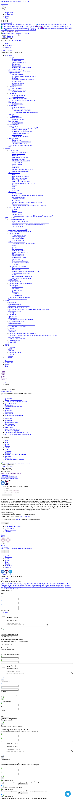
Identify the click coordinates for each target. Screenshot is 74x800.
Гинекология (12, 105)
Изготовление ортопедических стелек (24, 100)
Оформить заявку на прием (10, 634)
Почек (14, 247)
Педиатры (11, 313)
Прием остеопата (18, 59)
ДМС (10, 349)
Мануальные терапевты (16, 321)
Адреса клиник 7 (6, 23)
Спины (14, 174)
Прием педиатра (17, 104)
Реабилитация (13, 138)
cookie (18, 519)
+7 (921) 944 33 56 (18, 26)
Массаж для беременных (20, 171)
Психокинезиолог (18, 119)
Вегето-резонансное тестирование (19, 231)
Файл (2, 716)
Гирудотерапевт (17, 123)
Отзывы (11, 351)
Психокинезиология (15, 117)
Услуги (7, 555)
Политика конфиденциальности (15, 454)
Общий (14, 209)
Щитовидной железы (19, 257)
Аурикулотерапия (18, 83)
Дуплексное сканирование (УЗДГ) (19, 297)
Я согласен (5, 523)
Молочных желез (18, 238)
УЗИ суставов (13, 285)
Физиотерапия (13, 126)
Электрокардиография (12, 431)
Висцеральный (17, 164)
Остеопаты (12, 302)
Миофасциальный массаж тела (22, 169)
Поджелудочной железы (20, 252)
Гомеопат (15, 116)
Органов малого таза (19, 235)
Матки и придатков (18, 237)
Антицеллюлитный (18, 154)
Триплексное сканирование (17, 299)
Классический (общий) (19, 152)
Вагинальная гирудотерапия (21, 109)
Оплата (7, 16)
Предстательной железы (20, 261)
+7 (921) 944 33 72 (19, 24)
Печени (14, 245)
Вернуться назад (6, 391)
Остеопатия (12, 57)
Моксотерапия (17, 85)
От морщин (16, 200)
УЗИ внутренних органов (16, 242)
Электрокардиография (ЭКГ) (18, 230)
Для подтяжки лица (18, 197)
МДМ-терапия (9, 528)
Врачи (7, 558)
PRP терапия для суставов (17, 147)
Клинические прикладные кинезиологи (21, 325)
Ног (13, 188)
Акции (7, 344)
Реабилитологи (13, 316)
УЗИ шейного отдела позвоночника (20, 283)
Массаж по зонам (14, 173)
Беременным (16, 60)
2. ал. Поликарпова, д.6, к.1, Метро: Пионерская (48, 583)
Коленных (15, 288)
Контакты (8, 47)
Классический (17, 193)
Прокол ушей (16, 81)
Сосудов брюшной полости (21, 273)
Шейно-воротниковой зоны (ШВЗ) (23, 183)
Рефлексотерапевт (18, 74)
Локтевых (15, 294)
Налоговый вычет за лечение (14, 459)
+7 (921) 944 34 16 (52, 26)
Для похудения (17, 162)
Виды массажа (13, 150)
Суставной (15, 166)
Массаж (7, 148)
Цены (6, 18)
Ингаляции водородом (19, 129)
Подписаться (7, 495)
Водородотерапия (10, 530)
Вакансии (8, 456)
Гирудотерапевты (14, 337)
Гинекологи (12, 330)
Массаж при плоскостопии (21, 181)
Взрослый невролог (18, 95)
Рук (13, 186)
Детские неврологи (14, 311)
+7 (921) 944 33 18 (21, 28)
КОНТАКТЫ (9, 357)
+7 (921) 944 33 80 (20, 30)
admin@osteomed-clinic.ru (9, 477)
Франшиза (8, 451)
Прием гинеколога (18, 107)
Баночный (15, 167)
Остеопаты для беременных (17, 307)
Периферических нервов (20, 262)
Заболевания (9, 14)
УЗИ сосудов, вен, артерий (17, 266)
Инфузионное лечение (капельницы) (20, 145)
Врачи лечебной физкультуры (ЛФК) (20, 319)
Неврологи (12, 314)
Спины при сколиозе (19, 180)
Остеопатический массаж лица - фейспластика (27, 195)
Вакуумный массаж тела (20, 157)
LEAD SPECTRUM (25, 516)
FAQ (6, 449)
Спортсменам (16, 66)
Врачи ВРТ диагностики (16, 338)
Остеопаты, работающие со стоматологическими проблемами (28, 309)
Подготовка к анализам (20, 221)
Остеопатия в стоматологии (21, 67)
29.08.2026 (4, 612)
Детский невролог (18, 97)
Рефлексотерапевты (14, 323)
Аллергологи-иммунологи (17, 326)
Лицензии (11, 347)
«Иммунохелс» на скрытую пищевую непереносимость (30, 223)
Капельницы (9, 412)
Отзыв (3, 710)
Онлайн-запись (16, 40)
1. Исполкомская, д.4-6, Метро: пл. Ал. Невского (17, 583)
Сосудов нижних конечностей (22, 276)
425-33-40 (7, 37)
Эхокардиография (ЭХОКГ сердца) (23, 243)
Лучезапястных (17, 295)
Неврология (12, 93)
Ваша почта (4, 707)
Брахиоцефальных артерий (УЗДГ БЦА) (25, 271)
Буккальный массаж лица (20, 204)
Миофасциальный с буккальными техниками (27, 202)
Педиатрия (12, 102)
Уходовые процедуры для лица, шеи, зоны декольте (29, 205)
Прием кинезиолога (18, 91)
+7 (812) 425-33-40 (7, 50)
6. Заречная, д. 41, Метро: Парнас (34, 587)
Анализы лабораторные (12, 429)
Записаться (4, 4)
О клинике (8, 557)
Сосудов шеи (16, 269)
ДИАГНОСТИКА (11, 218)
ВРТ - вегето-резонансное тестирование (18, 434)
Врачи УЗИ (12, 342)
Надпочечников (17, 249)
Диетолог (11, 328)
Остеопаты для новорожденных (18, 306)
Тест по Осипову (17, 226)
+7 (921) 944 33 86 (54, 24)
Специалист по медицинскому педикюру (22, 333)
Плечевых (15, 292)
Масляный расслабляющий (21, 161)
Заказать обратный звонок (9, 31)
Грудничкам (16, 64)
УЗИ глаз (15, 264)
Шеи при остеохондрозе (20, 178)
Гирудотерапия (13, 121)
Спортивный (16, 155)
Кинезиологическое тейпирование (19, 71)
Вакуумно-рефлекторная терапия (23, 79)
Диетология (12, 86)
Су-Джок (15, 78)
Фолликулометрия (18, 240)
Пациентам (8, 565)
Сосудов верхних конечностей (22, 278)
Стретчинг (15, 190)
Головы (14, 185)
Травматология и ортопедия (17, 98)
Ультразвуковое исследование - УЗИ (16, 432)
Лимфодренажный (18, 159)
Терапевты (12, 332)
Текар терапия (17, 135)
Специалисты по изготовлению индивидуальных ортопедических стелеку (33, 335)
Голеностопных (17, 290)
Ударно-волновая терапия (20, 136)
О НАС (7, 345)
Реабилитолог (16, 140)
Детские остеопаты (14, 304)
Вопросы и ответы (14, 352)
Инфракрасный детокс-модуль (22, 131)
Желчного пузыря (18, 254)
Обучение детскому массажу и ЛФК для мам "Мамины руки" (32, 216)
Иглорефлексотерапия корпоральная (24, 76)
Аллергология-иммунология (21, 110)
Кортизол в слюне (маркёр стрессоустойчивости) (28, 224)
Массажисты (12, 318)
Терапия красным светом (20, 133)
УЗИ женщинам (13, 233)
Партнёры (8, 453)
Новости (11, 354)
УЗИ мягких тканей (14, 281)
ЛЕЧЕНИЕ (8, 55)
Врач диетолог (17, 88)
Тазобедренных (17, 287)
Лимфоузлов (16, 259)
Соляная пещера (13, 124)
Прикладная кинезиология (17, 90)
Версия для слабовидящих (9, 478)
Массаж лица (12, 192)
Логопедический (17, 214)
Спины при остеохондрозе (21, 176)
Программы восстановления (21, 142)
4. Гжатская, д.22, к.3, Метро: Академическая (45, 585)
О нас (6, 440)
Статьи (10, 356)
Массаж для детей (14, 207)
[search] (19, 35)
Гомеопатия (12, 114)
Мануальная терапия (15, 69)
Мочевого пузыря (18, 256)
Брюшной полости (18, 250)
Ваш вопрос (5, 691)
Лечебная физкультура (19, 143)
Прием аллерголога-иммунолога (27, 112)
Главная (7, 383)
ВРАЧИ (7, 300)
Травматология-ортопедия (13, 407)
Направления (9, 13)
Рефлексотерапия (14, 72)
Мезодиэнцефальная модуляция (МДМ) (25, 128)
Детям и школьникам (19, 62)
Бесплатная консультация (13, 526)
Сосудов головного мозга (20, 268)
